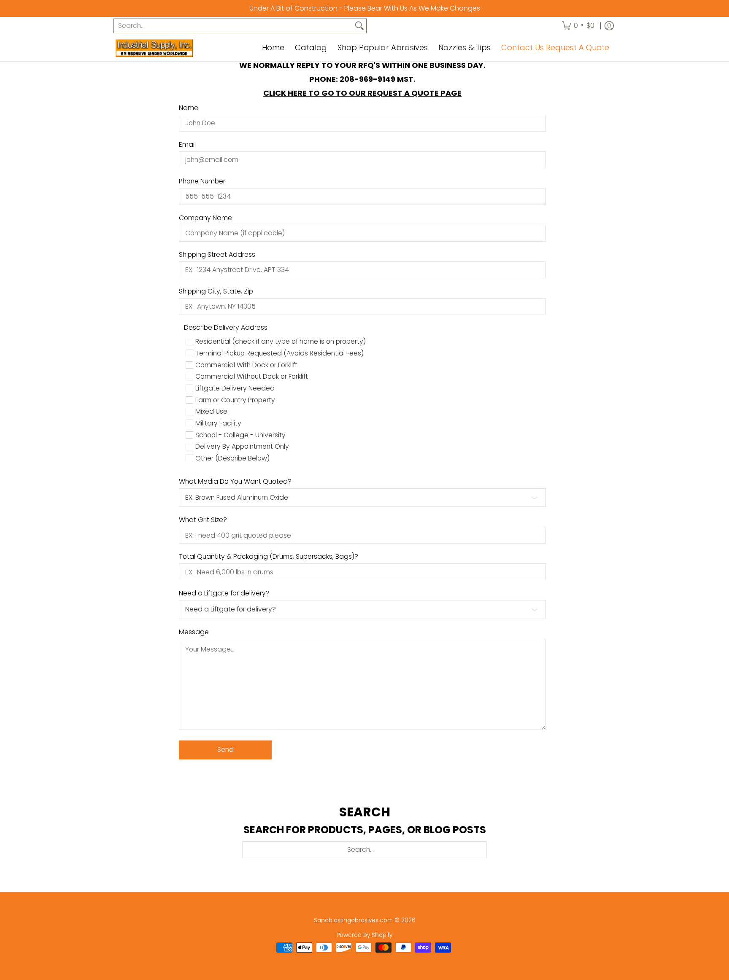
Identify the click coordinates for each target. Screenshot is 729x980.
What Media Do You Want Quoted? (235, 481)
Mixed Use (211, 411)
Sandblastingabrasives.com (353, 920)
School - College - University (240, 435)
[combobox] (233, 26)
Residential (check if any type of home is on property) (280, 341)
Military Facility (218, 423)
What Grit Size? (203, 520)
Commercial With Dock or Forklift (246, 365)
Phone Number (202, 181)
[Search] (359, 26)
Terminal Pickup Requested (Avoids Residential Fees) (279, 353)
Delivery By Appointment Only (242, 446)
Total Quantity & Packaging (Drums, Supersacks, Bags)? (268, 556)
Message (194, 632)
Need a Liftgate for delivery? (224, 593)
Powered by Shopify (364, 935)
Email (187, 144)
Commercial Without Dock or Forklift (251, 376)
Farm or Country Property (235, 400)
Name (188, 108)
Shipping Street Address (217, 254)
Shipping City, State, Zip (216, 291)
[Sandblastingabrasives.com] (168, 48)
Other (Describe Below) (232, 458)
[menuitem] (578, 26)
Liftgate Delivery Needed (235, 388)
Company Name (205, 218)
